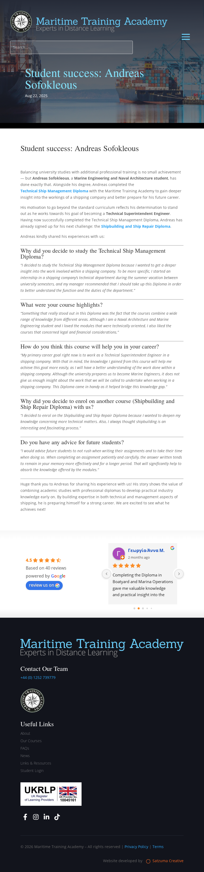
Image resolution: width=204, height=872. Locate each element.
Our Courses (31, 740)
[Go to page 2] (143, 608)
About (25, 733)
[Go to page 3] (147, 608)
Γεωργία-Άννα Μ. (146, 550)
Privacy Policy (136, 846)
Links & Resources (35, 763)
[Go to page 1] (139, 608)
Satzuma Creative (167, 860)
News (25, 755)
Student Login (32, 770)
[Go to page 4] (151, 608)
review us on (41, 585)
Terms (158, 846)
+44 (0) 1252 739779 (38, 677)
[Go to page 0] (134, 608)
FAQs (24, 748)
